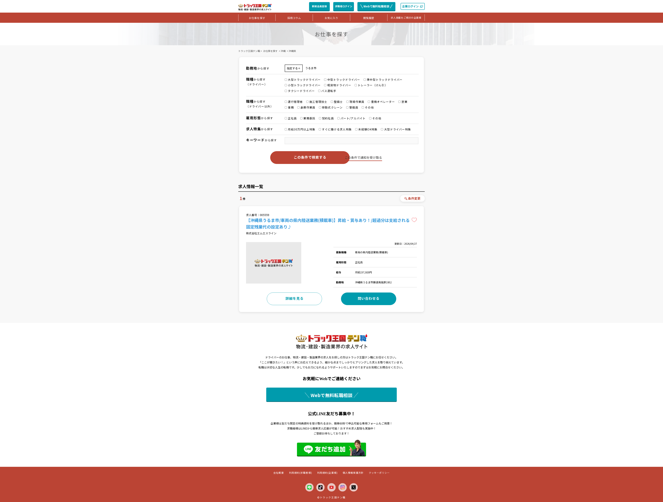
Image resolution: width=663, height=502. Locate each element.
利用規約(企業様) (327, 472)
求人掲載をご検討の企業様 (406, 17)
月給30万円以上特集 (301, 129)
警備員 (353, 107)
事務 (290, 107)
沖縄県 (292, 51)
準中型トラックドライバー (384, 79)
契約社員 (327, 118)
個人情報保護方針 (353, 472)
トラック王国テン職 (249, 51)
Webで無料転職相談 (376, 6)
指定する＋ (294, 68)
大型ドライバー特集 (397, 129)
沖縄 (283, 51)
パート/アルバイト (353, 118)
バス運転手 (328, 91)
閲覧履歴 (368, 18)
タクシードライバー (301, 91)
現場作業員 (356, 102)
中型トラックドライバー (343, 79)
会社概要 (278, 472)
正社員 (292, 118)
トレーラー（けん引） (372, 85)
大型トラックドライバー (304, 79)
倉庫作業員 (307, 107)
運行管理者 (295, 102)
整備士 (338, 102)
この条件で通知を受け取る (363, 157)
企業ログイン (410, 6)
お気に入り (331, 18)
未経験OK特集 (367, 129)
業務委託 (308, 118)
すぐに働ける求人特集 (336, 129)
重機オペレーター (382, 102)
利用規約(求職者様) (300, 472)
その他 (369, 107)
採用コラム (294, 18)
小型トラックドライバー (304, 85)
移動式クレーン (332, 107)
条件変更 (414, 198)
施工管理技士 (318, 102)
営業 (404, 102)
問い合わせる (368, 298)
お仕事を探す (257, 18)
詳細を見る (294, 298)
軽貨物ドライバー (338, 85)
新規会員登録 (319, 6)
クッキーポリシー (379, 472)
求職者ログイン (343, 6)
